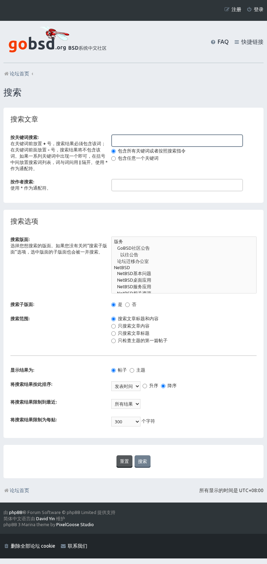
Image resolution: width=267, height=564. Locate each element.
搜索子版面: (22, 304)
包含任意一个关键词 (138, 158)
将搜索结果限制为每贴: (33, 419)
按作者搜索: (22, 181)
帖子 (122, 369)
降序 (172, 385)
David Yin (45, 518)
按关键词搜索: (24, 137)
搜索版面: (20, 239)
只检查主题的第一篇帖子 (142, 340)
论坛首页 (19, 490)
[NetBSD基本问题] (183, 274)
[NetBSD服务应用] (183, 287)
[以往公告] (183, 255)
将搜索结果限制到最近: (33, 401)
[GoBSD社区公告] (183, 248)
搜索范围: (20, 318)
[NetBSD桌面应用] (183, 280)
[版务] (183, 242)
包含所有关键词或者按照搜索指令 (151, 150)
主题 (140, 369)
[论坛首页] (55, 42)
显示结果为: (22, 369)
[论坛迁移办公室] (183, 261)
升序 (153, 385)
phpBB (16, 512)
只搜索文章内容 (133, 325)
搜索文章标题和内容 (138, 318)
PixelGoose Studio (75, 524)
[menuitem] (255, 9)
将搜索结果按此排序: (31, 384)
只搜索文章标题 (133, 333)
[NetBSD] (183, 268)
